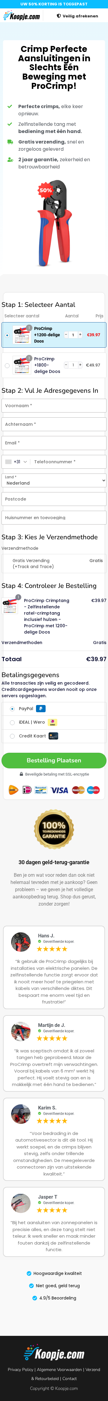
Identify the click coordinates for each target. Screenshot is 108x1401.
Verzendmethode (20, 548)
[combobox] (16, 461)
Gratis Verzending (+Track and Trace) (33, 564)
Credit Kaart (33, 736)
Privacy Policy (20, 1369)
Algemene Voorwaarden (59, 1369)
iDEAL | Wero (32, 722)
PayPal (26, 709)
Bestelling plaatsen (54, 760)
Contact (69, 1378)
